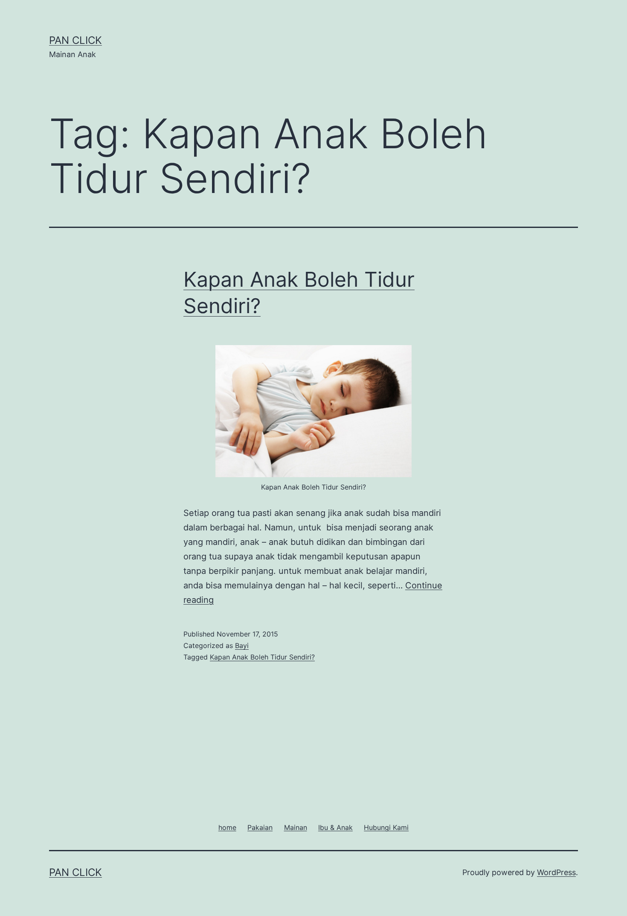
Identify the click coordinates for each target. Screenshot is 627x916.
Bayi (242, 645)
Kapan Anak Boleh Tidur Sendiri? (262, 657)
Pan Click (75, 40)
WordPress (556, 872)
